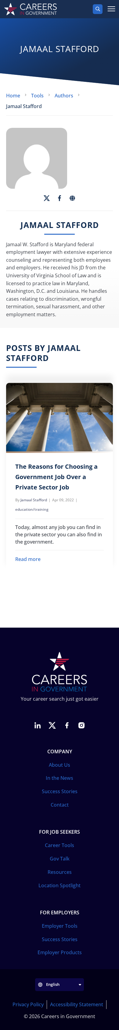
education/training (32, 509)
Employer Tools (60, 926)
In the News (59, 778)
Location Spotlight (59, 885)
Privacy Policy (28, 1004)
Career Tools (59, 845)
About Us (59, 765)
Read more (28, 559)
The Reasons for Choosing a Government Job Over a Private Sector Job (56, 476)
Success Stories (60, 791)
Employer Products (60, 952)
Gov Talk (60, 858)
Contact (60, 804)
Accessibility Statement (76, 1004)
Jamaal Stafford (33, 500)
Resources (60, 872)
